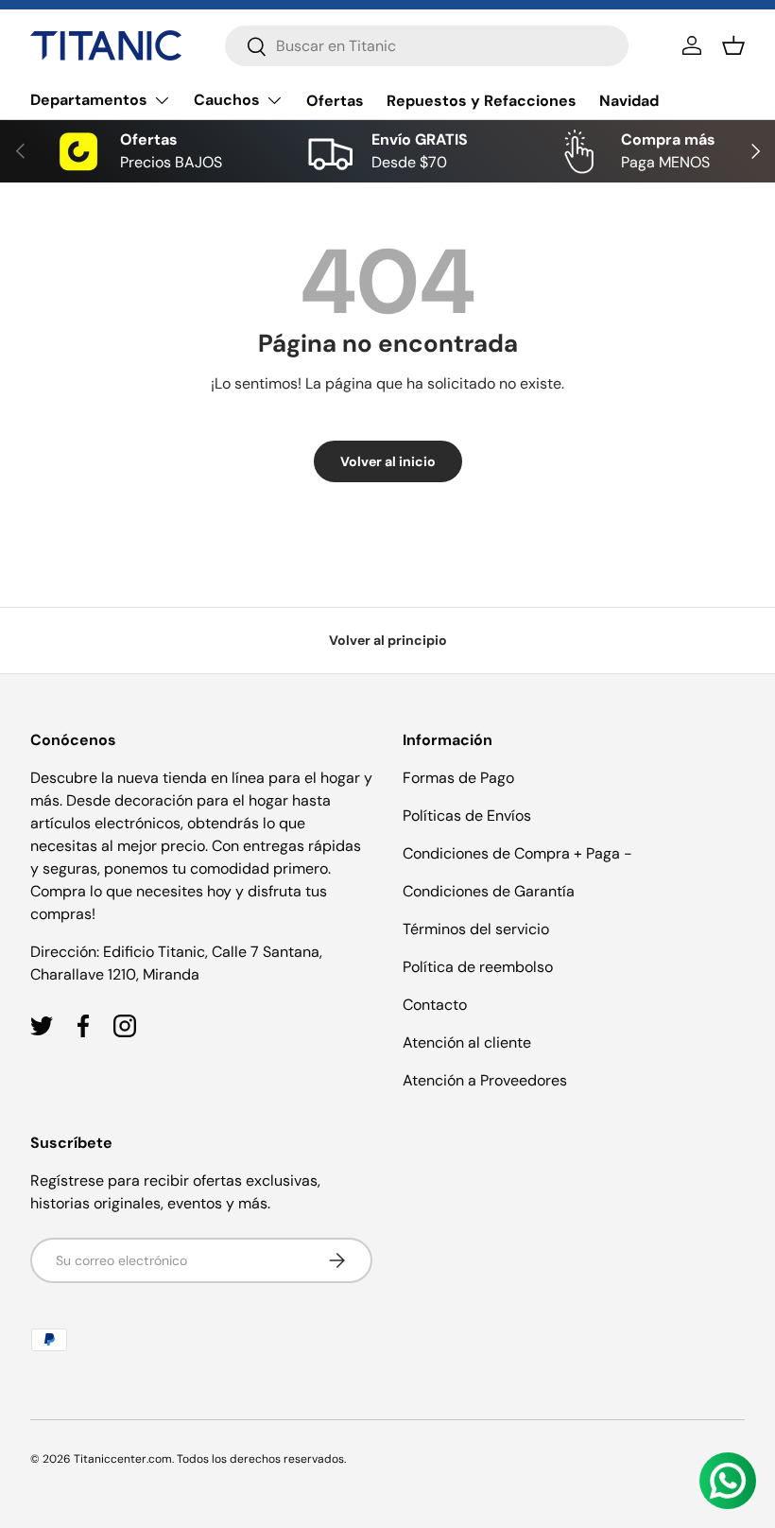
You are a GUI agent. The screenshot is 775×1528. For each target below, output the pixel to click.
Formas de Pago (458, 778)
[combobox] (427, 46)
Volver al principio (388, 640)
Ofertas (335, 101)
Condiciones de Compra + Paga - (517, 853)
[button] (733, 45)
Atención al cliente (467, 1042)
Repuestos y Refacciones (482, 101)
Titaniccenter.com (123, 1459)
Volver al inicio (388, 461)
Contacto (435, 1005)
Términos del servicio (476, 929)
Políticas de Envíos (467, 815)
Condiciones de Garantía (489, 891)
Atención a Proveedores (485, 1080)
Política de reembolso (478, 967)
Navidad (629, 101)
